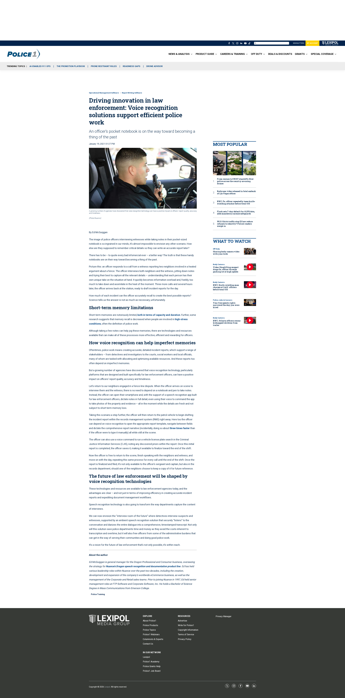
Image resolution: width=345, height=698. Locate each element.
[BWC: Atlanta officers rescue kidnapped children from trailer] (250, 320)
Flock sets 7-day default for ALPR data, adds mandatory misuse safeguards (236, 212)
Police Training (98, 594)
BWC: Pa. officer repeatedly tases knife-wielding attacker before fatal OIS (236, 202)
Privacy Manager (223, 616)
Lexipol (107, 687)
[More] (191, 54)
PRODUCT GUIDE (205, 54)
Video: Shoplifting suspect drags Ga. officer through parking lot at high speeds (226, 269)
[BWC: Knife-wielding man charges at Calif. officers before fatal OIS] (250, 284)
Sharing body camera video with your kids (226, 252)
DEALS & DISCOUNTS (280, 54)
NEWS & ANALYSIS (179, 54)
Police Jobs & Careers (222, 300)
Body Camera (219, 264)
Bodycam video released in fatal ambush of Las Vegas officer (236, 192)
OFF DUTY (256, 54)
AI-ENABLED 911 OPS (40, 66)
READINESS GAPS (131, 66)
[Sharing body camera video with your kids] (250, 251)
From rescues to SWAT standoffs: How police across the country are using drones (235, 181)
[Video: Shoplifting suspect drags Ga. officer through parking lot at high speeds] (250, 266)
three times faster (180, 428)
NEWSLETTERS (298, 43)
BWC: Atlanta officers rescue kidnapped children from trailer (226, 323)
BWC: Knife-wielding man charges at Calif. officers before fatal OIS (226, 287)
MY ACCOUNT (312, 43)
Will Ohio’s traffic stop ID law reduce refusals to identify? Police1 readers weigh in (235, 223)
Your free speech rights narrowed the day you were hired (226, 305)
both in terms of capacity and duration (158, 314)
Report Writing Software (132, 93)
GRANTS (300, 54)
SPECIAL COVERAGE (322, 54)
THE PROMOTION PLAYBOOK (71, 66)
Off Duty (216, 249)
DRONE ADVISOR (154, 66)
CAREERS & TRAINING (232, 54)
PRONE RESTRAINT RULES (104, 66)
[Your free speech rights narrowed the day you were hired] (250, 302)
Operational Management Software (104, 93)
